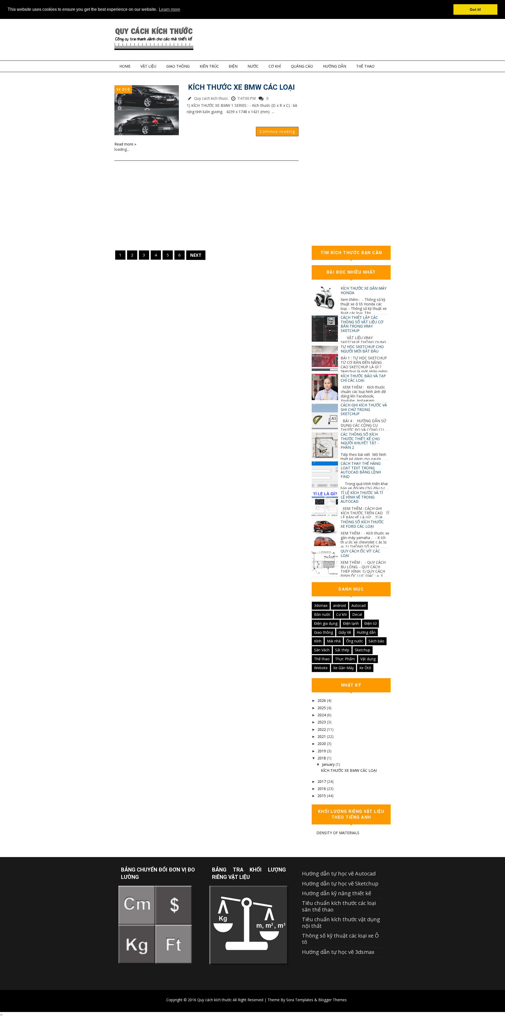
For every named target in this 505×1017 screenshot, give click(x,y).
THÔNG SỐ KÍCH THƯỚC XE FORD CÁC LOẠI (362, 524)
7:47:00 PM (246, 98)
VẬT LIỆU (148, 66)
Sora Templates (299, 999)
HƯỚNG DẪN (334, 66)
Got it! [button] (475, 9)
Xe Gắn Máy (343, 667)
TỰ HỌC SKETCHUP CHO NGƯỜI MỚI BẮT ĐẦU (362, 349)
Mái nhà (334, 640)
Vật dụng (368, 658)
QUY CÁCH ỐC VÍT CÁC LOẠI (360, 553)
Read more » (125, 144)
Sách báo (376, 640)
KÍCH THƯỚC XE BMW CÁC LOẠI (241, 87)
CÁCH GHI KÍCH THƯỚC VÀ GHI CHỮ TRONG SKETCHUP (364, 409)
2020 (321, 743)
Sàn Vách (322, 649)
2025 (321, 707)
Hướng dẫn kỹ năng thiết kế (336, 893)
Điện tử (370, 623)
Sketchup (362, 649)
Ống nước (354, 640)
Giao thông (323, 632)
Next (195, 255)
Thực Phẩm (345, 658)
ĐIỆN (233, 66)
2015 (321, 795)
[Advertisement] (206, 205)
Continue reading (277, 131)
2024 (321, 714)
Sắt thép (342, 649)
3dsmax (320, 605)
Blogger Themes (332, 999)
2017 (321, 781)
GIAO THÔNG (178, 66)
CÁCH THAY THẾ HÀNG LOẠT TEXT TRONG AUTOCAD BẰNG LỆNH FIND (361, 470)
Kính (317, 640)
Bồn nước (322, 614)
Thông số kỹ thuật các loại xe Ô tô (340, 938)
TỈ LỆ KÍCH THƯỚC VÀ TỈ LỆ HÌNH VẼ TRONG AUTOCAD (362, 497)
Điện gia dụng (325, 623)
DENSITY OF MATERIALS (337, 832)
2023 (321, 721)
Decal (357, 614)
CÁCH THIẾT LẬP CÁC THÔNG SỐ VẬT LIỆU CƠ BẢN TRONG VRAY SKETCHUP (362, 324)
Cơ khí (341, 614)
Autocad (358, 605)
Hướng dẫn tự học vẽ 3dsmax (338, 951)
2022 (321, 729)
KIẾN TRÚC (209, 66)
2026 (321, 700)
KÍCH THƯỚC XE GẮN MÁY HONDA (363, 290)
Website (321, 667)
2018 (321, 758)
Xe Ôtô (123, 89)
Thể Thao (365, 66)
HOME (124, 66)
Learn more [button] (169, 9)
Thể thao (322, 658)
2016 (321, 788)
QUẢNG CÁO (302, 66)
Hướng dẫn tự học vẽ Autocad (339, 873)
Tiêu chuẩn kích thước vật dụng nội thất (341, 922)
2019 (321, 750)
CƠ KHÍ (275, 66)
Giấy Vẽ (345, 632)
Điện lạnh (351, 623)
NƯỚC (253, 66)
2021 (321, 736)
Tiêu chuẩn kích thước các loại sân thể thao (339, 906)
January (328, 764)
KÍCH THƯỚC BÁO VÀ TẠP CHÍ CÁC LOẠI (363, 378)
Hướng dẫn (366, 632)
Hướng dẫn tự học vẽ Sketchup (340, 883)
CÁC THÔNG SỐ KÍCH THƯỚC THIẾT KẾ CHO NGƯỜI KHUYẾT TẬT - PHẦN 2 (360, 441)
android (339, 605)
